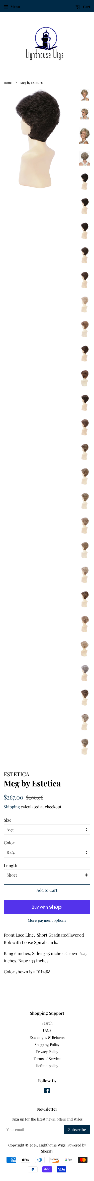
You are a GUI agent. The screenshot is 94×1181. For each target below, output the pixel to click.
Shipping (12, 806)
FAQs (47, 1030)
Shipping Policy (47, 1044)
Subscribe (77, 1129)
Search (47, 1023)
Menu (15, 6)
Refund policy (47, 1065)
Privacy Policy (47, 1051)
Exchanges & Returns (47, 1037)
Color (9, 842)
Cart (86, 6)
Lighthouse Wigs (52, 1144)
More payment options (47, 920)
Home (8, 82)
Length (10, 865)
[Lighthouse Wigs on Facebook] (47, 1091)
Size (8, 820)
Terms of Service (47, 1058)
